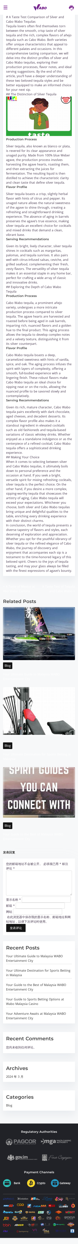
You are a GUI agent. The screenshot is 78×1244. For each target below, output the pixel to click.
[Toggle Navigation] (5, 7)
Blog (8, 666)
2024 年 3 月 (14, 1077)
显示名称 (13, 899)
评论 (10, 868)
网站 (9, 912)
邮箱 (10, 906)
